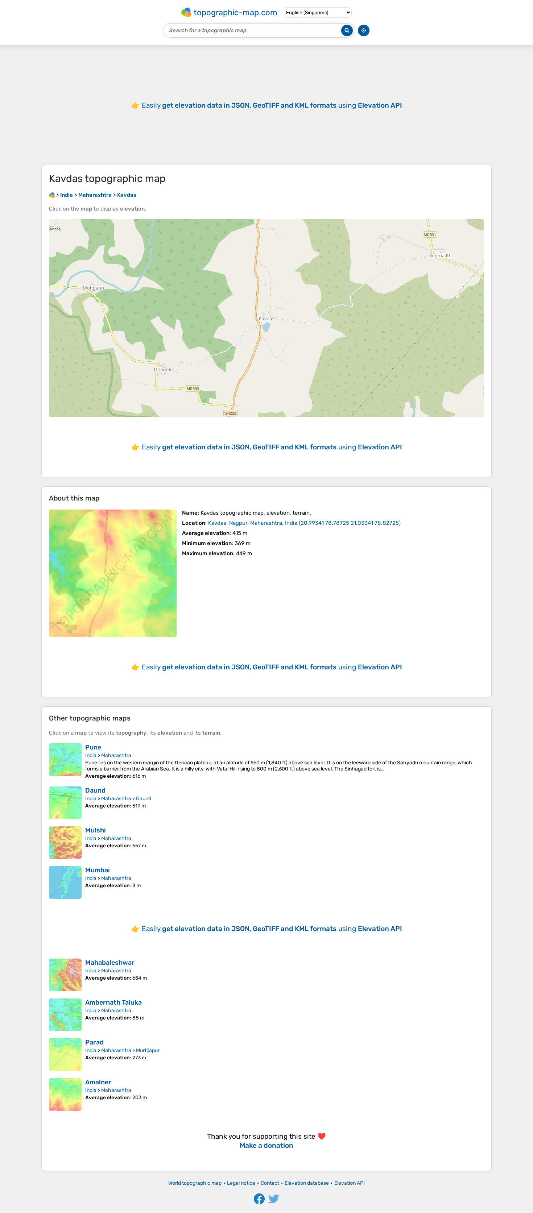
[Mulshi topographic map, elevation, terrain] (65, 842)
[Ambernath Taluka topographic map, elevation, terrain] (65, 1014)
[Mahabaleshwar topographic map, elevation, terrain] (65, 975)
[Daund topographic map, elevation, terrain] (65, 802)
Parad (94, 1042)
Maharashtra (116, 755)
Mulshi (95, 830)
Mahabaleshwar (110, 963)
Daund (95, 790)
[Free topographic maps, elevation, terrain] (52, 195)
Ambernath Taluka (113, 1002)
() (304, 523)
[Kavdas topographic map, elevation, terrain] (113, 573)
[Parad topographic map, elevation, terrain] (65, 1054)
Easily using (272, 105)
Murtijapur (148, 1050)
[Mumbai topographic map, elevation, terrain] (65, 882)
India (90, 755)
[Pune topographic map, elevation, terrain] (65, 761)
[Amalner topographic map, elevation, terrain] (65, 1094)
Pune (93, 747)
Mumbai (97, 870)
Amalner (98, 1082)
